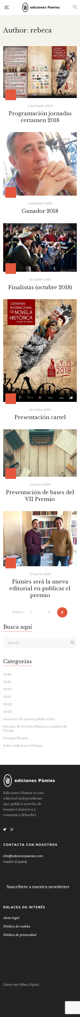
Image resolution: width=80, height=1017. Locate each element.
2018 (7, 674)
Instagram (11, 829)
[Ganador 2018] (40, 164)
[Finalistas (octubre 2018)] (40, 247)
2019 (7, 682)
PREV (18, 612)
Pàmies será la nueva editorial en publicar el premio (40, 588)
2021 (7, 697)
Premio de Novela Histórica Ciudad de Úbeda (35, 728)
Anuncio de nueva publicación (29, 719)
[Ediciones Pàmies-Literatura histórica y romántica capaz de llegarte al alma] (41, 7)
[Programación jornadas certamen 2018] (40, 72)
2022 (7, 704)
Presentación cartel (40, 417)
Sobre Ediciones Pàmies (23, 746)
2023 (7, 712)
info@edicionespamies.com (23, 856)
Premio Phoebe (16, 738)
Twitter (4, 829)
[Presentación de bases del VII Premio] (40, 453)
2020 (7, 689)
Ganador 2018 (40, 211)
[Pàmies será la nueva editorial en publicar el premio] (40, 538)
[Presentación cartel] (40, 350)
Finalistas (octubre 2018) (40, 287)
